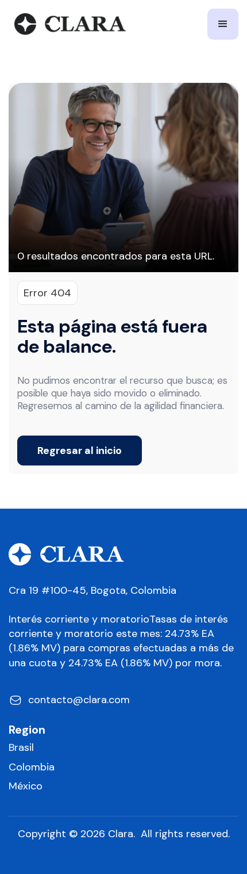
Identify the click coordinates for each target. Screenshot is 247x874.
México (26, 786)
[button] (222, 24)
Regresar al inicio (79, 450)
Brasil (21, 747)
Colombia (32, 767)
